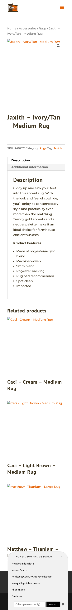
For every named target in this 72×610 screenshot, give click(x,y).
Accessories (27, 28)
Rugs (42, 28)
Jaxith (58, 148)
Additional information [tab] (29, 167)
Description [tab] (20, 160)
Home (11, 28)
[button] (58, 45)
